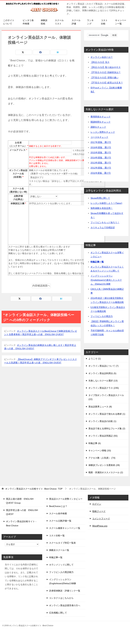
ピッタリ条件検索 (28, 22)
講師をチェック (98, 127)
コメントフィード (101, 518)
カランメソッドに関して (61, 564)
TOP (33, 488)
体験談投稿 (44, 22)
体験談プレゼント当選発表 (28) (104, 465)
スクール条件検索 (58, 513)
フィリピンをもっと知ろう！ (105, 222)
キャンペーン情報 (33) (99, 450)
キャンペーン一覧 (120, 22)
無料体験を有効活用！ (102, 208)
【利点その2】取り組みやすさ (106, 67)
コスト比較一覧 (57, 535)
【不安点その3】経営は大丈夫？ (107, 82)
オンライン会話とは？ (102, 57)
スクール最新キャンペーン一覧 (64, 528)
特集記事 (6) (94, 443)
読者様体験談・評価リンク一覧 (64, 590)
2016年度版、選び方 (101, 147)
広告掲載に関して (58, 612)
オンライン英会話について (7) (103, 366)
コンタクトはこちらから (61, 598)
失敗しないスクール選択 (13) (103, 380)
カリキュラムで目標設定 (103, 227)
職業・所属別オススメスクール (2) (105, 472)
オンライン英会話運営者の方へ (64, 605)
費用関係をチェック (100, 116)
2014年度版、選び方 (101, 157)
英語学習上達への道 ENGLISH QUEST (22, 512)
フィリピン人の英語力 (102, 316)
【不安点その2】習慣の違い (104, 77)
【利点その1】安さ (100, 62)
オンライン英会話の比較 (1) (102, 421)
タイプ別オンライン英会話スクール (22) (106, 397)
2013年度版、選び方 (101, 162)
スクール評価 (76, 22)
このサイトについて (8, 22)
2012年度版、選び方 (101, 167)
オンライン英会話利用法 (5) (102, 373)
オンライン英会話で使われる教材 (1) (106, 414)
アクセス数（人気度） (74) (101, 458)
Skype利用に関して (100, 198)
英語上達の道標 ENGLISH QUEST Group (19, 501)
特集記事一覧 (97, 261)
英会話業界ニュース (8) (100, 406)
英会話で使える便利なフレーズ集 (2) (106, 428)
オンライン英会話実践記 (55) (103, 436)
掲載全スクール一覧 (59, 550)
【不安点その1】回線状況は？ (106, 72)
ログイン (96, 504)
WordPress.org (99, 526)
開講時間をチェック (100, 122)
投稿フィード (99, 511)
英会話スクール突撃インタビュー (65, 499)
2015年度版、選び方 (101, 152)
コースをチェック (99, 137)
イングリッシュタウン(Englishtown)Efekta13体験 (62, 581)
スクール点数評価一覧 (60, 520)
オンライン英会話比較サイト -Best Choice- (21, 523)
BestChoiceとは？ (58, 506)
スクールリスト (59, 22)
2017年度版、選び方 (101, 142)
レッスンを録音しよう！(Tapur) (106, 203)
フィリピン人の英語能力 (61, 572)
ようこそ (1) (94, 358)
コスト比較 (104, 22)
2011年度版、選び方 (101, 173)
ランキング (90, 22)
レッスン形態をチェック (103, 132)
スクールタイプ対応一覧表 (62, 543)
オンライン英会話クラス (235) (103, 388)
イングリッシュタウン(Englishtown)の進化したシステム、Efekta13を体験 (106, 280)
